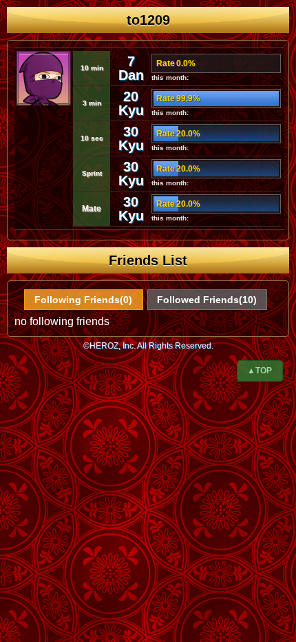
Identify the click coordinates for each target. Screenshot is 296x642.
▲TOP (259, 370)
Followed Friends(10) (207, 299)
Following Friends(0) (83, 299)
